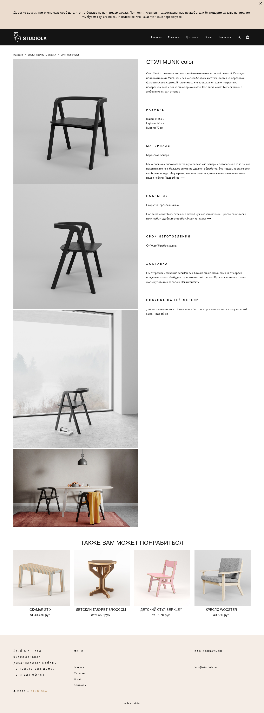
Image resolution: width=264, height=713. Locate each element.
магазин (18, 54)
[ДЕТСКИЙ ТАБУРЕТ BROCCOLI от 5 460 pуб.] (102, 578)
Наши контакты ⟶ (199, 218)
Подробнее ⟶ (175, 177)
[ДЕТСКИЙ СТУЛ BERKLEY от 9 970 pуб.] (162, 578)
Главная (156, 37)
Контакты (225, 37)
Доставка (192, 37)
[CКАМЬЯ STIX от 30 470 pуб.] (41, 578)
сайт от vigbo (132, 703)
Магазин (174, 37)
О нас (209, 37)
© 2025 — (30, 691)
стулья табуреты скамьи (42, 54)
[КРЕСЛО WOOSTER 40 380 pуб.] (222, 578)
